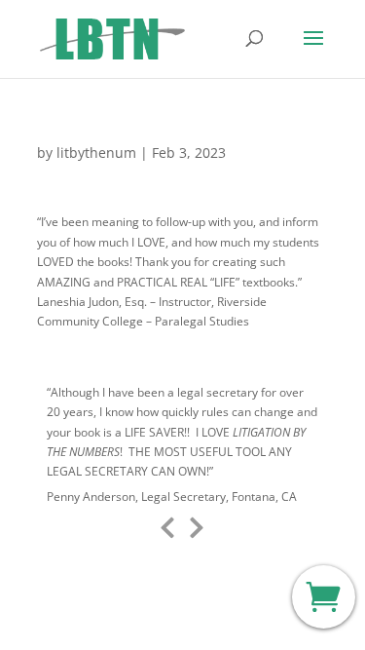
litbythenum (96, 152)
